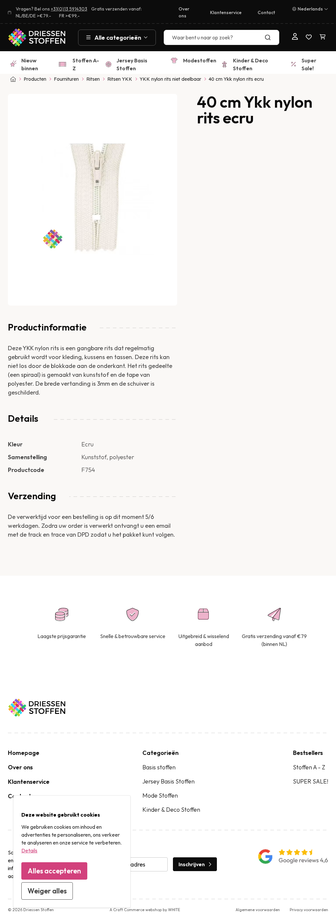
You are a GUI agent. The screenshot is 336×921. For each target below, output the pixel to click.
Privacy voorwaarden (309, 909)
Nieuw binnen (29, 64)
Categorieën (160, 753)
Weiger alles (47, 891)
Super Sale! (309, 64)
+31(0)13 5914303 (69, 9)
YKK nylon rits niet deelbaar (170, 79)
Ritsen (93, 79)
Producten (35, 79)
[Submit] (271, 37)
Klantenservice (226, 12)
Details (29, 850)
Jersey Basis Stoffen (131, 64)
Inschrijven (191, 864)
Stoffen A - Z (309, 767)
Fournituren (66, 79)
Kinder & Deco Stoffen (250, 64)
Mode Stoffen (160, 795)
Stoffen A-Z (86, 64)
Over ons (183, 12)
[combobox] (221, 37)
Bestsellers (308, 753)
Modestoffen (199, 60)
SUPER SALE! (310, 781)
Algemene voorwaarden (258, 909)
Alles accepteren (54, 871)
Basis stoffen (159, 767)
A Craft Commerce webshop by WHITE (145, 909)
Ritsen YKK (119, 79)
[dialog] (72, 851)
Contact (266, 12)
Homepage (23, 753)
